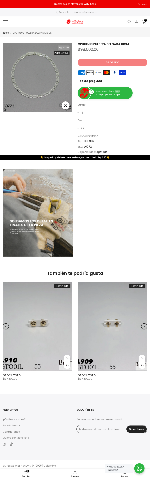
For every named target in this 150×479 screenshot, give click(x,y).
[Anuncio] (75, 4)
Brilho (94, 136)
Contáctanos (11, 432)
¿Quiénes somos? (14, 419)
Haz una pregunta (90, 81)
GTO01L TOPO (12, 375)
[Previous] (6, 326)
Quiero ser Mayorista (16, 438)
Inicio (6, 33)
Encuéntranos (11, 425)
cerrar (8, 4)
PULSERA (90, 141)
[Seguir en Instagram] (4, 444)
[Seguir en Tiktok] (11, 444)
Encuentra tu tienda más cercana (78, 12)
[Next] (144, 326)
